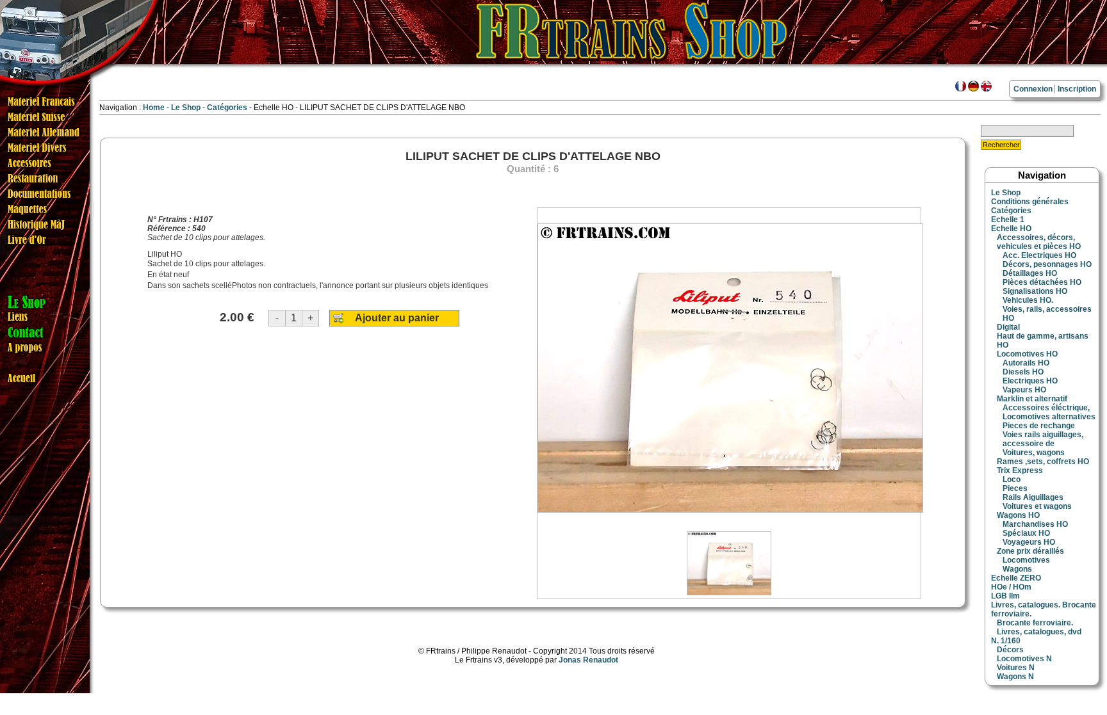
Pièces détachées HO (1042, 282)
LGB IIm (1005, 595)
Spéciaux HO (1026, 533)
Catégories (228, 107)
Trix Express (1020, 470)
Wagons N (1015, 676)
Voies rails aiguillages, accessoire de (1043, 439)
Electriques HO (1030, 380)
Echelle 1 (1007, 219)
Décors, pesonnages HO (1047, 264)
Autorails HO (1026, 362)
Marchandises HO (1035, 524)
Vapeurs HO (1024, 389)
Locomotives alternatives (1049, 416)
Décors (1010, 649)
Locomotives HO (1027, 353)
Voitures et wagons (1037, 506)
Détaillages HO (1030, 273)
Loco (1012, 479)
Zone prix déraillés (1030, 551)
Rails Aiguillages (1033, 497)
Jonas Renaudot (588, 659)
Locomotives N (1024, 658)
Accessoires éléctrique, (1046, 407)
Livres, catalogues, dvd (1039, 631)
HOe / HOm (1011, 586)
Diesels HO (1023, 371)
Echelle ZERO (1016, 578)
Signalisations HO (1035, 291)
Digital (1008, 327)
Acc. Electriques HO (1039, 255)
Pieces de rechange (1039, 425)
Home (154, 107)
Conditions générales (1030, 201)
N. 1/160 (1006, 640)
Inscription (1077, 88)
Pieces (1015, 488)
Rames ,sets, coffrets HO (1043, 461)
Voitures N (1016, 667)
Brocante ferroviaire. (1035, 622)
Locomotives (1026, 560)
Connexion (1033, 88)
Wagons (1017, 569)
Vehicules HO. (1028, 300)
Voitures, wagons (1034, 452)
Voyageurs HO (1029, 542)
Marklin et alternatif (1032, 398)
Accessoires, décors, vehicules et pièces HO (1039, 242)
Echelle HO (1011, 228)
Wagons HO (1018, 515)
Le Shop (186, 107)
